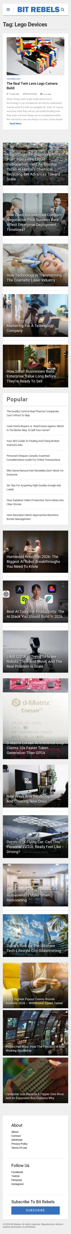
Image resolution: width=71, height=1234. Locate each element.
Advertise (16, 1139)
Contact (16, 1135)
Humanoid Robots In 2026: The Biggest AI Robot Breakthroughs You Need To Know (33, 561)
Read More (15, 123)
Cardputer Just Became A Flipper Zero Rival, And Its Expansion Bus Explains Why (35, 1096)
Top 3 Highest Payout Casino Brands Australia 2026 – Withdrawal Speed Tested (34, 1001)
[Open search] (64, 8)
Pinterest (16, 1180)
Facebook (17, 1172)
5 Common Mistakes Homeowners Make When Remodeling (28, 895)
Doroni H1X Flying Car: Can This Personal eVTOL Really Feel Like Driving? (34, 847)
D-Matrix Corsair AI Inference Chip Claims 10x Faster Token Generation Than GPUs (35, 748)
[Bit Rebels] (37, 12)
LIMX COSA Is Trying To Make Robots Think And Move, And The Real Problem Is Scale (34, 661)
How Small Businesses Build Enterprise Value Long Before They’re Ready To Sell (31, 376)
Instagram (17, 1184)
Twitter (15, 1176)
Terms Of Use (19, 1147)
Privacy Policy (19, 1143)
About (15, 1131)
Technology (14, 79)
